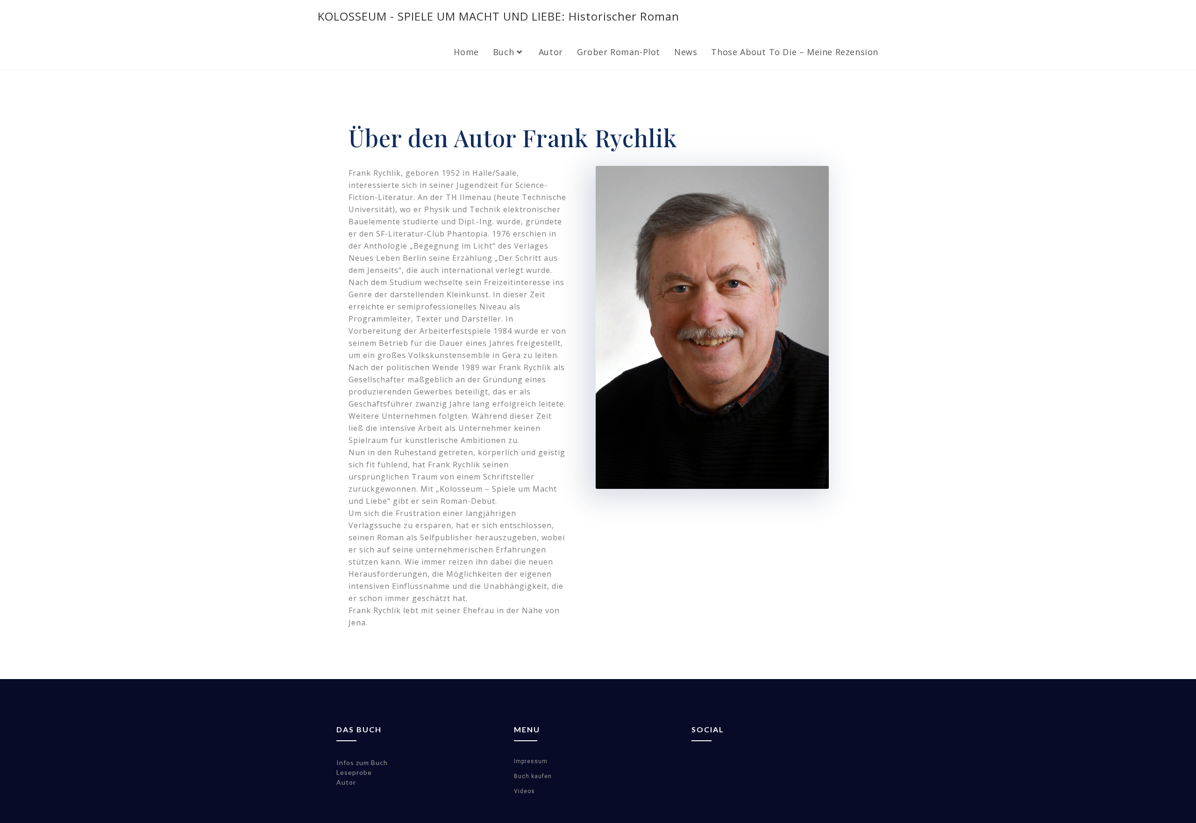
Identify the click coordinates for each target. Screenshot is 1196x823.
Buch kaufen (533, 776)
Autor (346, 782)
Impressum (531, 761)
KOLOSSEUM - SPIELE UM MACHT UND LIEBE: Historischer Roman (498, 16)
